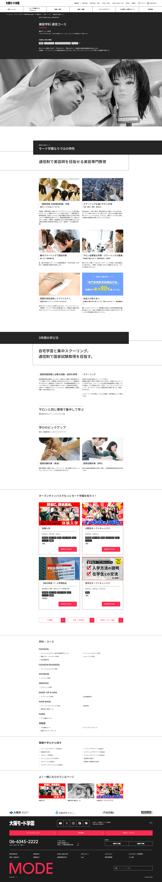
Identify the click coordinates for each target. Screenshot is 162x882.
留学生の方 (36, 854)
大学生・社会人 (106, 3)
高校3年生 (85, 3)
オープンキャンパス (33, 833)
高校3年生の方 (13, 854)
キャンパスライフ (104, 9)
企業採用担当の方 (62, 857)
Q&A (82, 857)
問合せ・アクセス (128, 833)
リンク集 (131, 857)
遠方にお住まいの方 (118, 3)
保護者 (133, 3)
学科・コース (11, 9)
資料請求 (81, 833)
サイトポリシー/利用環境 (136, 854)
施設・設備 (81, 9)
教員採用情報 (108, 857)
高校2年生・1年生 (95, 3)
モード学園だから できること (34, 9)
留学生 (127, 3)
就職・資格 (58, 9)
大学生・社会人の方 (62, 854)
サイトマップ (108, 854)
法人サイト (84, 854)
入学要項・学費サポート (127, 9)
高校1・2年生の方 (14, 857)
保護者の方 (36, 857)
